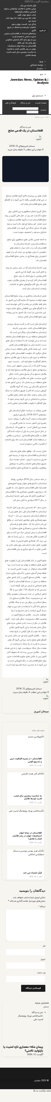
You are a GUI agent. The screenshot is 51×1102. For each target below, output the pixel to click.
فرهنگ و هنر (10, 103)
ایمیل (43, 959)
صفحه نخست (40, 103)
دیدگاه (41, 906)
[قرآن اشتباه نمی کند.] (25, 859)
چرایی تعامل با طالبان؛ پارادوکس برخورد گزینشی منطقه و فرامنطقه (20, 10)
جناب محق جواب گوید (26, 15)
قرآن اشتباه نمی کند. (28, 5)
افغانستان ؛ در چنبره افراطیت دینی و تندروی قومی (26, 760)
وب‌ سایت (41, 972)
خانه (47, 117)
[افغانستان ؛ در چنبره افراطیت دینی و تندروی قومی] (25, 745)
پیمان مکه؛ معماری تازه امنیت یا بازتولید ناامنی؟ (23, 1049)
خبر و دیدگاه (25, 103)
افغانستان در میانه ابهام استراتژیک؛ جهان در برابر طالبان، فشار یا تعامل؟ (21, 47)
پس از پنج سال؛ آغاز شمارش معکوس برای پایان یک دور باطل (21, 41)
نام (44, 946)
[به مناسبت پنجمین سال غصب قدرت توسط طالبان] (25, 782)
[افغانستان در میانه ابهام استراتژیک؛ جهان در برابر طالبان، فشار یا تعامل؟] (25, 819)
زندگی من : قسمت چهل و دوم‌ (24, 24)
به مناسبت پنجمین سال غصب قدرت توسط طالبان (28, 798)
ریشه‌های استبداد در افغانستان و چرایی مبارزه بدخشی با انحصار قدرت (20, 35)
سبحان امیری (29, 146)
